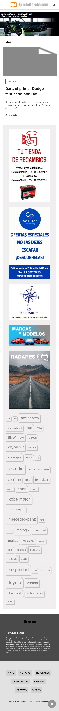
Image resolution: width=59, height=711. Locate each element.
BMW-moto (16, 437)
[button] (29, 165)
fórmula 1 (41, 479)
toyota (15, 582)
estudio (16, 468)
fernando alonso (38, 469)
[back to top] (52, 704)
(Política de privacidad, (39, 638)
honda (22, 489)
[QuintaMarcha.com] (29, 4)
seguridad (19, 569)
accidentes (30, 418)
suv (35, 570)
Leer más (14, 108)
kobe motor (19, 499)
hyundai (33, 489)
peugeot (21, 549)
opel (10, 550)
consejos (15, 457)
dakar (29, 457)
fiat (19, 480)
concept (32, 447)
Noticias (12, 81)
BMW (39, 428)
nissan (42, 541)
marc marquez (16, 509)
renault (12, 558)
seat (24, 558)
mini (42, 520)
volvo (10, 601)
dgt (37, 458)
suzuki (45, 570)
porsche (35, 549)
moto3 (9, 531)
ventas (32, 583)
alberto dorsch (15, 428)
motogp (22, 530)
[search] (54, 5)
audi (29, 428)
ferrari (11, 480)
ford (28, 479)
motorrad (40, 530)
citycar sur (16, 447)
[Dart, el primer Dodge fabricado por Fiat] (30, 61)
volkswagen (35, 593)
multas (13, 540)
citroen (32, 437)
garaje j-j (10, 489)
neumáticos (29, 541)
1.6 (9, 418)
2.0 (15, 419)
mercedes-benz (22, 519)
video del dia (15, 593)
